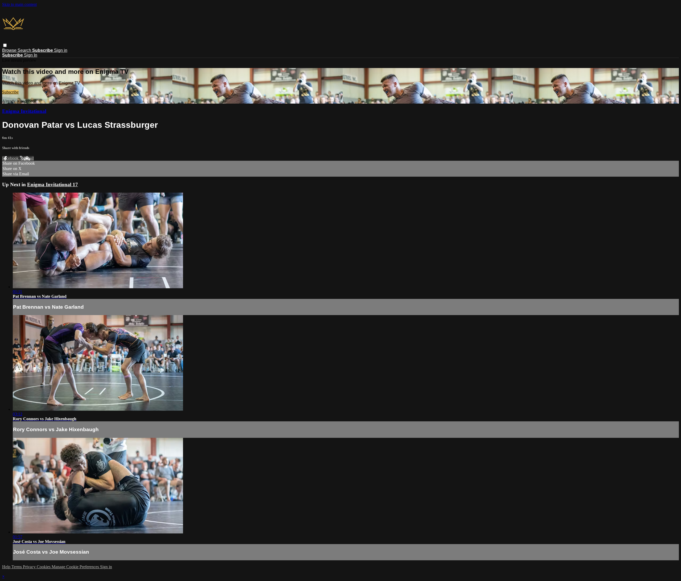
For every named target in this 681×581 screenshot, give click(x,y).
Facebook (11, 158)
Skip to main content (19, 4)
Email (29, 158)
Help (6, 567)
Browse (10, 50)
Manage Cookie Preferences (76, 567)
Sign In (30, 55)
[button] (5, 45)
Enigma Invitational (24, 111)
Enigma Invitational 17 (52, 184)
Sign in (60, 50)
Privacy (30, 567)
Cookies (44, 567)
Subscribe (10, 92)
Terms (17, 567)
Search (25, 50)
